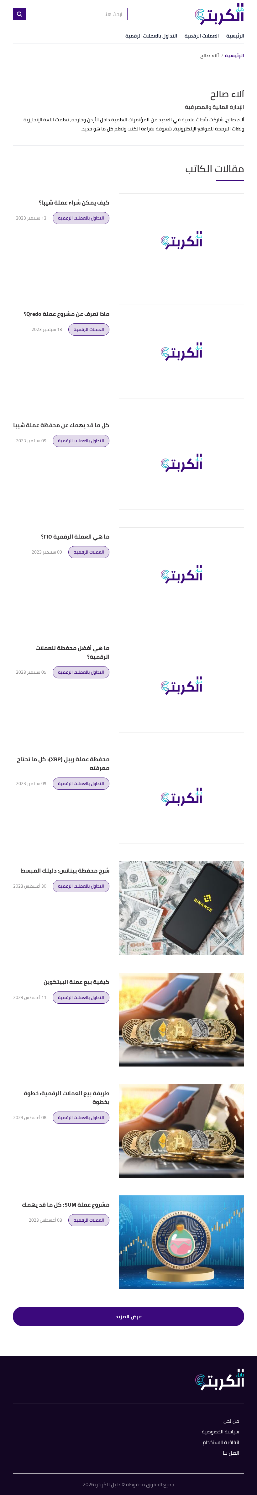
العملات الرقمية (202, 35)
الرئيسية (235, 35)
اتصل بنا (231, 1453)
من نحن (231, 1421)
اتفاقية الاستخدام (221, 1442)
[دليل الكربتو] (219, 14)
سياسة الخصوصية (220, 1432)
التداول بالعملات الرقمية (151, 35)
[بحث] (19, 14)
